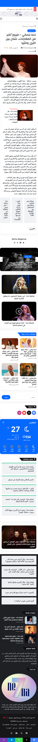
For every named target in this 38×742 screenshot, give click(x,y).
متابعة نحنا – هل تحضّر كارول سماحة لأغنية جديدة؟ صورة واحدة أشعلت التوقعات (11, 116)
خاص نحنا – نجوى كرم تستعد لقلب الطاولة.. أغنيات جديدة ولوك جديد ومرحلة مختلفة (12, 638)
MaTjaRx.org (15, 721)
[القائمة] (1, 18)
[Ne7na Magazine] (19, 13)
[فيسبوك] (20, 242)
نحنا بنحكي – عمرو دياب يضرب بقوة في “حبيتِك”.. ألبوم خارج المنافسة (10, 380)
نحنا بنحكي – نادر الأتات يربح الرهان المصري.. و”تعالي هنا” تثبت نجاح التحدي (29, 381)
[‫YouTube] (24, 413)
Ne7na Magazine (29, 48)
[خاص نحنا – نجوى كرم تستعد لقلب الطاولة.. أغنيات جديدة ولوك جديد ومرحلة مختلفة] (30, 639)
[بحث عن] (37, 18)
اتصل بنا (8, 728)
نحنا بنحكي (25, 26)
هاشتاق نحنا (6, 724)
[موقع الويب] (23, 242)
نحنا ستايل (22, 728)
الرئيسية (32, 26)
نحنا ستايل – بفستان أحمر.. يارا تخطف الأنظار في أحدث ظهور (14, 627)
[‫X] (17, 242)
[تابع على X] (23, 48)
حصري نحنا (14, 724)
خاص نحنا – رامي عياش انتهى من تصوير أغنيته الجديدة (17, 9)
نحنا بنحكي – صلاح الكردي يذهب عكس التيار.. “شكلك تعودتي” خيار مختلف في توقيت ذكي (20, 265)
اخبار (27, 724)
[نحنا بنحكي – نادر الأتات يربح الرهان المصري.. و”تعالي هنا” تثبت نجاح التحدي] (28, 369)
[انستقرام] (14, 242)
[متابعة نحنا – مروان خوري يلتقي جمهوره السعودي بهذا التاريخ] (30, 620)
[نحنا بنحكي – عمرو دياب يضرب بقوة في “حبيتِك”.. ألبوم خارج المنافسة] (10, 369)
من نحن (15, 728)
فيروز (32, 229)
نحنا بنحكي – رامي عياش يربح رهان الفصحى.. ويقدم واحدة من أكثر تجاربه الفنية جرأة (10, 354)
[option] (19, 259)
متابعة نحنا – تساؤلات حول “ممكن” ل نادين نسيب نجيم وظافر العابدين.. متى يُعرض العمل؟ (19, 544)
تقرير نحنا (29, 728)
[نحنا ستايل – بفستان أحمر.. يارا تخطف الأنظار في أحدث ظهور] (30, 630)
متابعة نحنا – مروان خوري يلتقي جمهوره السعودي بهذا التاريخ (13, 618)
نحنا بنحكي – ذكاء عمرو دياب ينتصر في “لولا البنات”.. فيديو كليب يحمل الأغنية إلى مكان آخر (28, 352)
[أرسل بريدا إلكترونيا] (21, 48)
